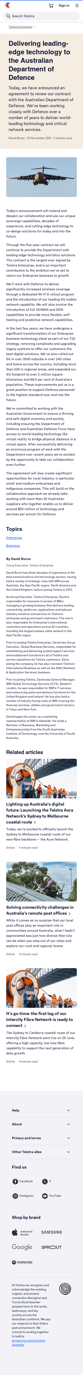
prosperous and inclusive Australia (28, 1343)
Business (13, 545)
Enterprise (14, 538)
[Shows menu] (77, 5)
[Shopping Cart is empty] (51, 5)
